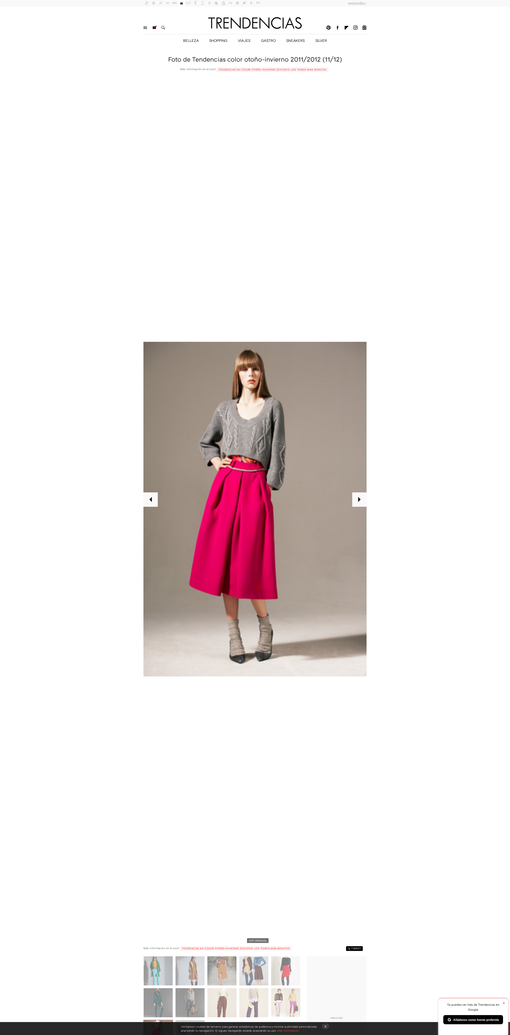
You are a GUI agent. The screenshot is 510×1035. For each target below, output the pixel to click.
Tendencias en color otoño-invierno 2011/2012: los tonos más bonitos (272, 69)
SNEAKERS (295, 40)
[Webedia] (357, 3)
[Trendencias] (255, 23)
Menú (145, 27)
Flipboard (346, 27)
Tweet (356, 948)
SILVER (321, 40)
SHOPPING (218, 40)
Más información (288, 1030)
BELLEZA (191, 40)
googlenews (364, 27)
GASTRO (268, 40)
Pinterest (328, 27)
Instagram (355, 27)
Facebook (337, 27)
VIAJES (244, 40)
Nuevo (154, 27)
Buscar (163, 27)
